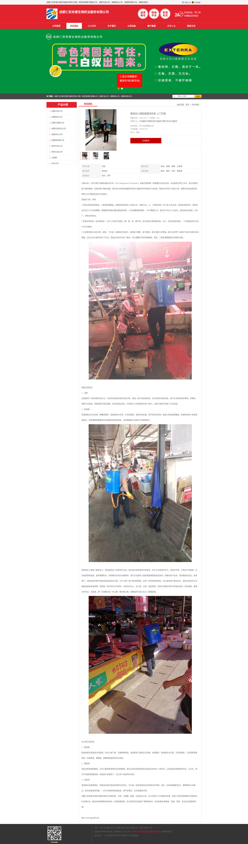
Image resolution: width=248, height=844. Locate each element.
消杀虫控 (55, 163)
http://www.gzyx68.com (90, 818)
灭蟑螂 (54, 158)
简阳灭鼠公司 (57, 152)
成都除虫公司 (57, 117)
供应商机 (74, 26)
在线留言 (145, 141)
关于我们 (112, 26)
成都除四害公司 (58, 140)
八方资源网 (108, 836)
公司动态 (131, 26)
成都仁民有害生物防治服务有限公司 (146, 832)
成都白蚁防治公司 (59, 129)
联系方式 (191, 26)
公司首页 (56, 26)
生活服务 (143, 121)
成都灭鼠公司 (57, 111)
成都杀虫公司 (57, 134)
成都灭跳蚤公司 (58, 123)
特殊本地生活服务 (154, 121)
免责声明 (117, 836)
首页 (187, 105)
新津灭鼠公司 (57, 146)
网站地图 (134, 836)
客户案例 (151, 26)
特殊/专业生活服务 (169, 121)
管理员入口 (125, 836)
